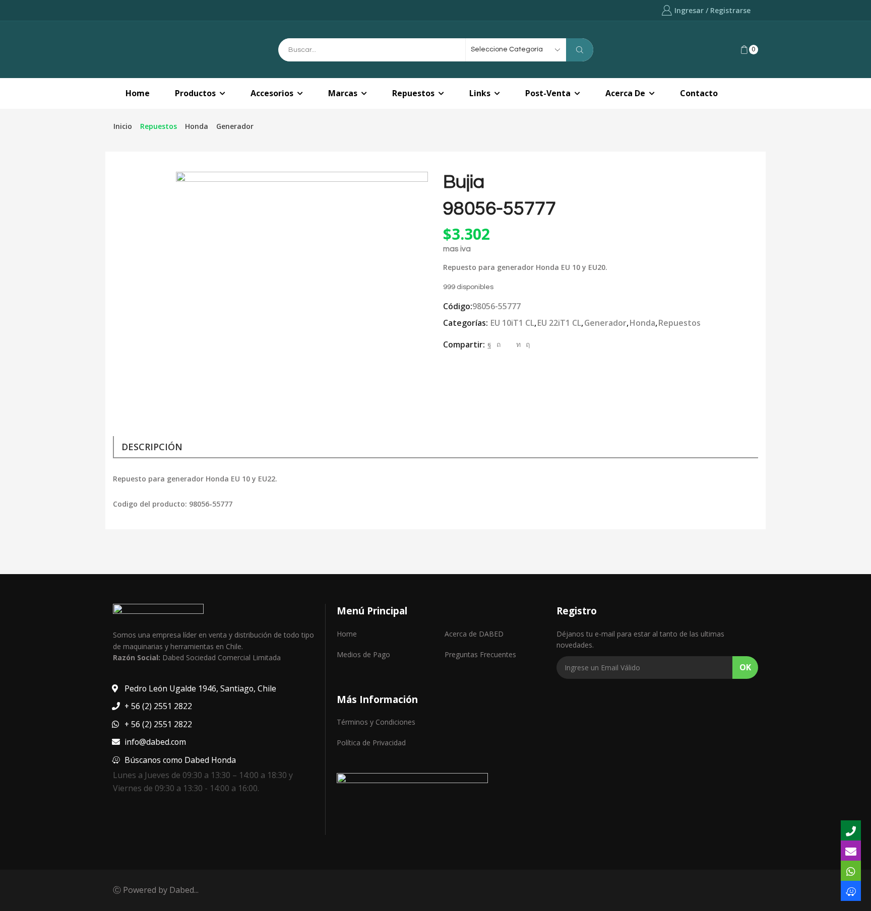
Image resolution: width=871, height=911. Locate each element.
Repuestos (413, 93)
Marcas (342, 93)
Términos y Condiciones (376, 722)
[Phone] (851, 830)
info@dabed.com (155, 741)
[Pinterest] (498, 344)
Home (138, 93)
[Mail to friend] (508, 344)
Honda (196, 126)
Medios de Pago (363, 654)
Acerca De (625, 93)
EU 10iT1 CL (512, 322)
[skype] (526, 344)
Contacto (699, 93)
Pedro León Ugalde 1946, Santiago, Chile (200, 688)
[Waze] (851, 891)
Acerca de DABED (474, 634)
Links (479, 93)
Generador (235, 126)
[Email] (851, 850)
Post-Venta (548, 93)
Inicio (122, 126)
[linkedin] (518, 344)
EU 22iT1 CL (559, 322)
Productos (195, 93)
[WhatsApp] (851, 871)
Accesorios (272, 93)
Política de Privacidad (371, 742)
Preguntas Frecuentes (480, 654)
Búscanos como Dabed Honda (180, 759)
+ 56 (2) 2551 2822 (158, 706)
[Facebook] (489, 344)
